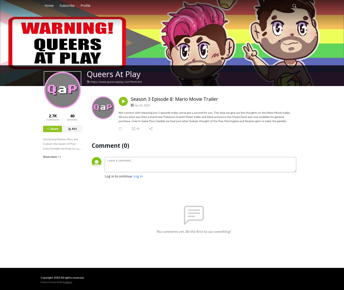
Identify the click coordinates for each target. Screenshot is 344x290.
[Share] (151, 129)
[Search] (294, 6)
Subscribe (67, 5)
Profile (85, 5)
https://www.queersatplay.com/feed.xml (116, 82)
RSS (74, 129)
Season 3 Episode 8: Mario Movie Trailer (174, 99)
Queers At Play (114, 74)
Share (54, 129)
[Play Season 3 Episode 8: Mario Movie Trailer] (123, 101)
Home (49, 5)
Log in (138, 176)
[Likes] (120, 129)
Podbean (67, 282)
